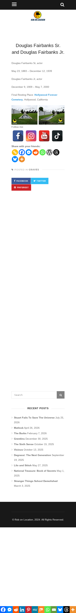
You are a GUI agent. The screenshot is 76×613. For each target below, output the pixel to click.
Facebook (22, 181)
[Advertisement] (38, 567)
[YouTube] (44, 135)
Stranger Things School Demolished (36, 481)
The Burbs (20, 433)
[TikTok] (57, 135)
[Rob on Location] (38, 22)
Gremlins (19, 438)
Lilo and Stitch (23, 465)
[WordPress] (49, 152)
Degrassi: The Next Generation (32, 455)
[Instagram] (31, 135)
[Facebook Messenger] (29, 152)
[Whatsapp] (42, 152)
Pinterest (23, 187)
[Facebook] (18, 135)
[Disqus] (38, 245)
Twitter (41, 181)
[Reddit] (36, 152)
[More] (22, 159)
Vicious (18, 449)
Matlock (19, 427)
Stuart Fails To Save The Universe (34, 417)
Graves (34, 169)
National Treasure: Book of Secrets (35, 470)
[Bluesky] (15, 159)
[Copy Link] (15, 152)
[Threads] (56, 152)
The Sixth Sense (24, 444)
